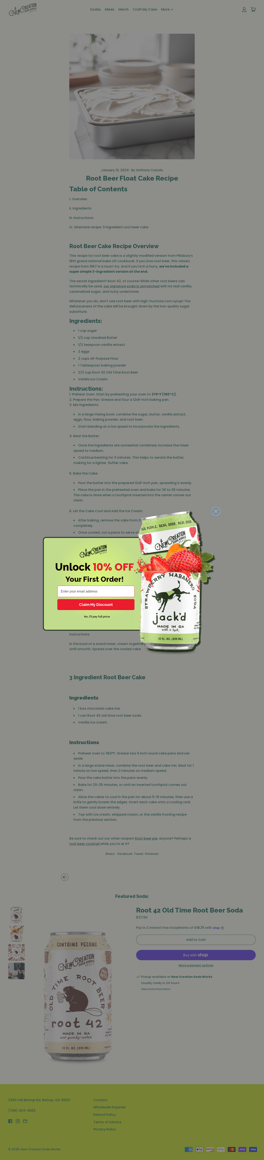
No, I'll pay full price (97, 616)
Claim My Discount (96, 604)
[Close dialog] (215, 511)
